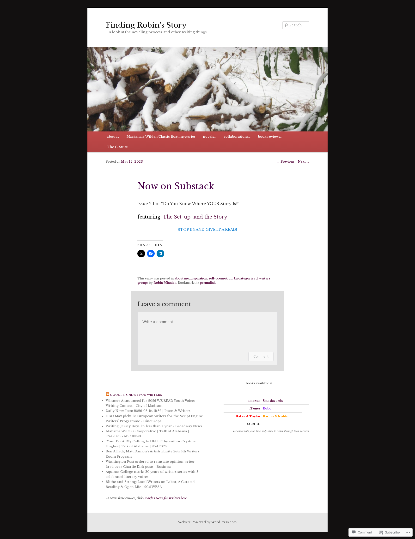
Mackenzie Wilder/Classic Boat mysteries (161, 137)
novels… (209, 137)
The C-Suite (117, 147)
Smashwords (273, 401)
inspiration (198, 278)
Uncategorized (246, 278)
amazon (254, 401)
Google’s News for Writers (136, 395)
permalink (208, 282)
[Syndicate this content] (107, 395)
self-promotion (220, 278)
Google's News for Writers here (165, 498)
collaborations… (237, 137)
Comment (261, 356)
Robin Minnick (165, 282)
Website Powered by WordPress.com (207, 522)
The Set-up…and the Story (195, 217)
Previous (285, 161)
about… (113, 137)
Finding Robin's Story (146, 25)
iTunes (255, 408)
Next (303, 161)
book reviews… (270, 137)
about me (181, 278)
